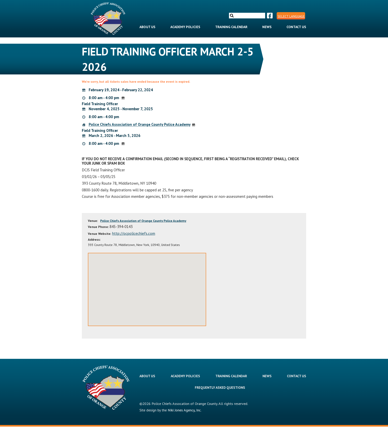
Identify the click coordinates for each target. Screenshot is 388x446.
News (267, 27)
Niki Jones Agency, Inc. (184, 410)
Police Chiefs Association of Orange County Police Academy (140, 124)
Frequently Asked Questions (220, 387)
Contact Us (296, 27)
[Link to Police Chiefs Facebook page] (269, 16)
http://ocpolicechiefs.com (133, 233)
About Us (147, 27)
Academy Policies (185, 27)
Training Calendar (231, 27)
